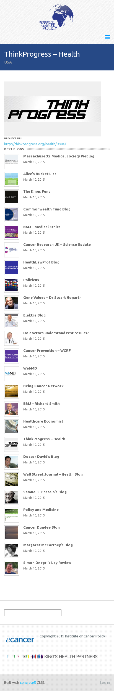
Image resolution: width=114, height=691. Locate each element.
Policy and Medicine (41, 509)
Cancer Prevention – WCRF (47, 350)
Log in (105, 682)
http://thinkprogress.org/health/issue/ (35, 144)
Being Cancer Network (43, 386)
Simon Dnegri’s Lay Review (47, 563)
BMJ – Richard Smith (41, 403)
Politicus (31, 280)
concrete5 (28, 682)
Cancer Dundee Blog (41, 527)
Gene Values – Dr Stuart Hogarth (52, 297)
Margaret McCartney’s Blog (48, 545)
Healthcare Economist (43, 421)
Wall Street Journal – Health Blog (53, 474)
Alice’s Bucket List (39, 174)
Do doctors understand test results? (56, 333)
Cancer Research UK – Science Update (57, 244)
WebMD (30, 368)
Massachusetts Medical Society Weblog (58, 156)
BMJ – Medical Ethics (42, 227)
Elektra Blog (34, 315)
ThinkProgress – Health (44, 439)
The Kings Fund (37, 191)
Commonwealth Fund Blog (47, 209)
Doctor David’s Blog (41, 456)
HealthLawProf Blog (41, 262)
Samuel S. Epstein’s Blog (45, 492)
